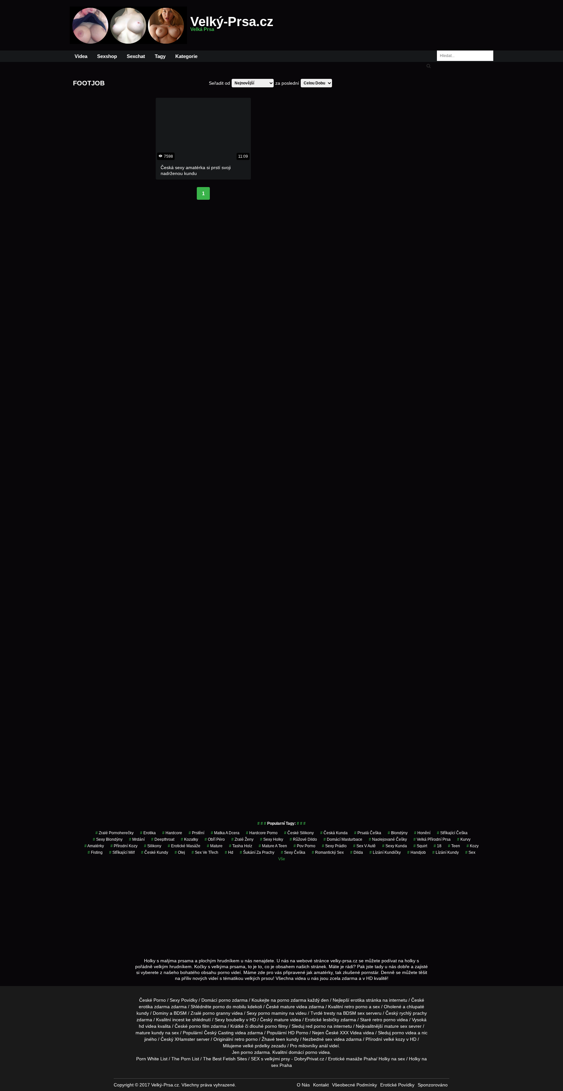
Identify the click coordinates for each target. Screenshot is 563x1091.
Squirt (420, 846)
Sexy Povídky (183, 1000)
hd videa (147, 1026)
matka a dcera (225, 833)
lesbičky (331, 1019)
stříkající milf (122, 852)
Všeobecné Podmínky (354, 1084)
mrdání (137, 839)
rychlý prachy (413, 1013)
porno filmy (276, 1026)
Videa (81, 56)
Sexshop (107, 56)
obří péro (215, 839)
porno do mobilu (229, 1006)
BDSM (180, 1013)
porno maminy (273, 1013)
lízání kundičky (385, 852)
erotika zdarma (154, 1006)
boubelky (235, 1019)
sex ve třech (205, 852)
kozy (473, 846)
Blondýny (398, 833)
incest (178, 1019)
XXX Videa (351, 1032)
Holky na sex (392, 1058)
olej (180, 852)
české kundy (154, 852)
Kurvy (463, 839)
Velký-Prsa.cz (231, 25)
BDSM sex (354, 1013)
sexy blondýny (108, 839)
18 (437, 846)
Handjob (416, 852)
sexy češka (293, 852)
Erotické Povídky (397, 1084)
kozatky (189, 839)
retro (239, 1039)
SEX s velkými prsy (270, 1058)
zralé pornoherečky (114, 833)
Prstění (196, 833)
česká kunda (334, 833)
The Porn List (185, 1058)
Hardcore (172, 833)
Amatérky (94, 846)
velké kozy (394, 1039)
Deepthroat (162, 839)
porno (225, 1000)
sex (470, 852)
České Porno (152, 1000)
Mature (215, 846)
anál (323, 1045)
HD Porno (298, 1032)
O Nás (303, 1084)
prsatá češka (367, 833)
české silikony (299, 833)
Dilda (356, 852)
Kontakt (321, 1084)
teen (454, 846)
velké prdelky (256, 1045)
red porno (316, 1026)
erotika (148, 833)
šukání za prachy (257, 852)
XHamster (185, 1039)
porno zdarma (291, 1000)
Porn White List (151, 1058)
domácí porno (303, 1052)
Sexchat (136, 56)
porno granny (216, 1013)
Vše (281, 859)
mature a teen (273, 846)
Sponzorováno (433, 1084)
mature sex (395, 1026)
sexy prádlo (334, 846)
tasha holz (240, 846)
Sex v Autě (364, 846)
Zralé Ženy (242, 839)
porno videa (404, 1032)
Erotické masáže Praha (352, 1058)
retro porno (356, 1006)
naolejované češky (388, 839)
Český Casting (219, 1032)
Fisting (95, 852)
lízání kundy (445, 852)
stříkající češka (452, 833)
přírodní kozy (123, 846)
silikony (152, 846)
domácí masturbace (343, 839)
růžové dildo (303, 839)
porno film (199, 1026)
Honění (422, 833)
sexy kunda (394, 846)
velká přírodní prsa (432, 839)
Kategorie (186, 56)
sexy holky (271, 839)
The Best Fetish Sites (225, 1058)
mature (287, 1006)
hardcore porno (262, 833)
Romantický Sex (328, 852)
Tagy (160, 56)
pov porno (304, 846)
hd (229, 852)
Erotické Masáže (184, 846)
